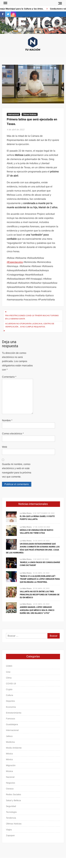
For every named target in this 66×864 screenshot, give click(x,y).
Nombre (7, 420)
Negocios (10, 783)
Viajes (9, 829)
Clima (9, 677)
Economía (11, 707)
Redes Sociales (13, 794)
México (9, 759)
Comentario (9, 376)
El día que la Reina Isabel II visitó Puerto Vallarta (37, 518)
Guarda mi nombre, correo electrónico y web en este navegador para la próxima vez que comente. (16, 470)
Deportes (10, 701)
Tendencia (11, 818)
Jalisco (9, 736)
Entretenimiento (13, 713)
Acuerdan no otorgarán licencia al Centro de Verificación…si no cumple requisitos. (29, 325)
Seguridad (11, 806)
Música (9, 771)
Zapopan (10, 835)
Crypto (9, 689)
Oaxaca (10, 788)
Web (4, 447)
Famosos (10, 718)
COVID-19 (11, 683)
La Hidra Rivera (25, 513)
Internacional (13, 114)
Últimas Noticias (29, 114)
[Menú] (5, 3)
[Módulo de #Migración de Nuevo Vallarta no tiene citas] (11, 530)
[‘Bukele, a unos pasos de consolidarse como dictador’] (11, 562)
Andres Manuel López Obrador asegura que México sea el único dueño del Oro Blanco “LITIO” (37, 610)
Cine (8, 672)
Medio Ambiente (14, 748)
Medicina (10, 742)
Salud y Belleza (13, 800)
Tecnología (11, 812)
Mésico (9, 753)
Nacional (10, 777)
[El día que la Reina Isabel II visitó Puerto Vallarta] (11, 516)
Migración (11, 765)
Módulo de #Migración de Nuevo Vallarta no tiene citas (36, 532)
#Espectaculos (15, 262)
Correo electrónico (13, 433)
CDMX (9, 666)
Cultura (9, 695)
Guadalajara (12, 724)
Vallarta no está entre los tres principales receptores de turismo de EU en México (39, 594)
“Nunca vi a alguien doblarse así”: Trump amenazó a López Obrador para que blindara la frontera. (40, 579)
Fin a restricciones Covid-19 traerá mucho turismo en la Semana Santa (32, 317)
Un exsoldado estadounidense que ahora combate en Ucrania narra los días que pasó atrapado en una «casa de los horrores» (33, 548)
